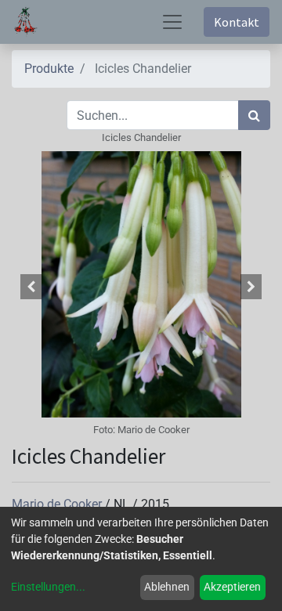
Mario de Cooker (58, 504)
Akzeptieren (232, 586)
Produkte (49, 68)
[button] (31, 286)
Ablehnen (167, 586)
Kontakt (236, 22)
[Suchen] (254, 115)
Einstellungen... (48, 586)
